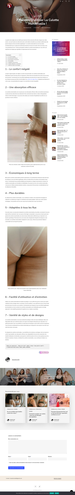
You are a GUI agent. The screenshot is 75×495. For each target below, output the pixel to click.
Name (9, 456)
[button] (69, 1)
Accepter (52, 493)
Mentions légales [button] (57, 478)
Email (29, 456)
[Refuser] (73, 493)
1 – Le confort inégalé (11, 56)
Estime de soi (38, 409)
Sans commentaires (46, 27)
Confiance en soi (37, 16)
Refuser (56, 493)
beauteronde (28, 27)
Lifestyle (15, 409)
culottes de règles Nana (32, 79)
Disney (59, 409)
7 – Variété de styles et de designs (13, 65)
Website (50, 456)
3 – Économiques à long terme (13, 59)
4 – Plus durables (10, 61)
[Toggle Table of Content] (19, 55)
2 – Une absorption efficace (12, 58)
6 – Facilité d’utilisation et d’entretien (14, 63)
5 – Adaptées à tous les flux (12, 62)
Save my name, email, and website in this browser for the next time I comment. (26, 462)
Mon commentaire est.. (13, 439)
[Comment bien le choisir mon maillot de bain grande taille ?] (56, 376)
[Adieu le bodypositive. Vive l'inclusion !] (19, 376)
